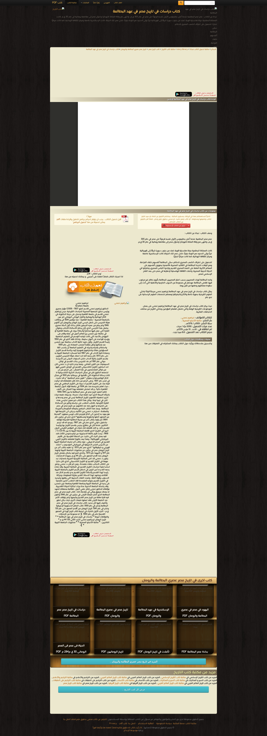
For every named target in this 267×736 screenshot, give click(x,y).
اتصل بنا (131, 723)
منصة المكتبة (179, 723)
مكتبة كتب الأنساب (125, 680)
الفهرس (107, 2)
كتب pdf (123, 723)
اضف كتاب (118, 2)
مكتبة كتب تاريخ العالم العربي (114, 677)
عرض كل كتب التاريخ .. (133, 689)
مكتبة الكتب (71, 2)
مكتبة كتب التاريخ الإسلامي (173, 677)
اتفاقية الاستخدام (146, 723)
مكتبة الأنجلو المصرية (192, 321)
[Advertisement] (133, 72)
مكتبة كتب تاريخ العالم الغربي (171, 683)
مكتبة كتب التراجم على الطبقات (67, 680)
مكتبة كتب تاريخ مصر (72, 683)
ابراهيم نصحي (188, 318)
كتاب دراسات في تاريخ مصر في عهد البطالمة (102, 49)
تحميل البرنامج (79, 222)
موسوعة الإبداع (131, 730)
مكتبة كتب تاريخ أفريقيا (119, 683)
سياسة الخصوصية (164, 723)
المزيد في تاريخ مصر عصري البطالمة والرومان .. (133, 661)
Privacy (113, 723)
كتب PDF (57, 2)
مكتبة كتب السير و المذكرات (172, 680)
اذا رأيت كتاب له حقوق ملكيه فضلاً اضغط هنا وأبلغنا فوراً (117, 728)
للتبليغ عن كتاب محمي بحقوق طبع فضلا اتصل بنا (85, 719)
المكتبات (85, 2)
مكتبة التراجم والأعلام (62, 677)
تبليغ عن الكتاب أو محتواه (175, 225)
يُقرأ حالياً (96, 2)
